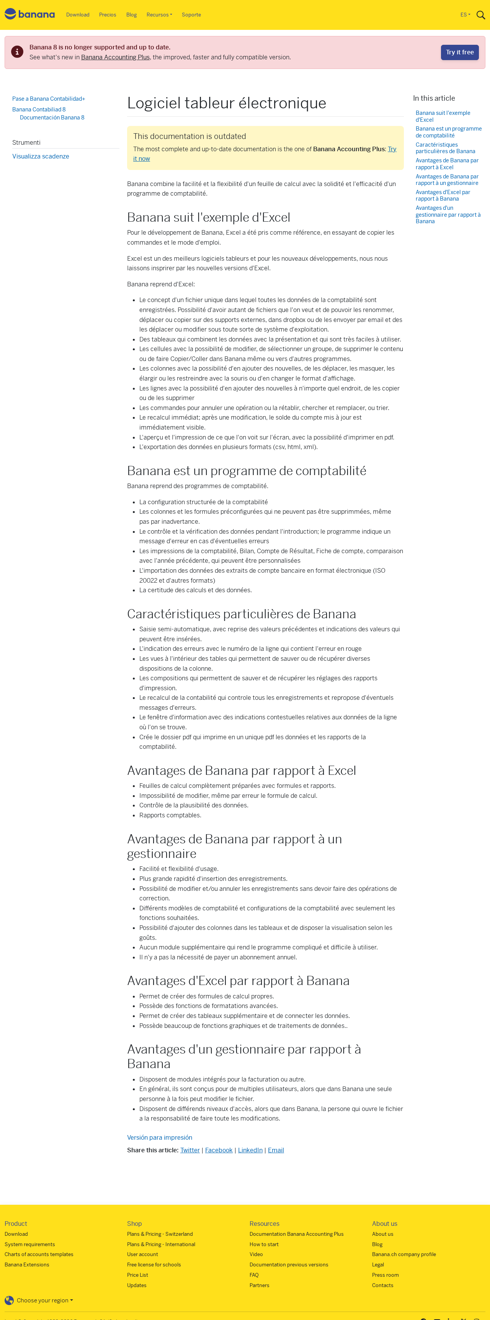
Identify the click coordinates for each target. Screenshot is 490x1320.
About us (383, 1234)
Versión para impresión (159, 1138)
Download (78, 14)
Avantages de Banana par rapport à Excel (447, 163)
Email (276, 1150)
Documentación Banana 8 (52, 117)
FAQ (254, 1275)
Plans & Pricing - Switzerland (160, 1234)
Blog (131, 14)
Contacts (383, 1285)
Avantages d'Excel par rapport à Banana (443, 195)
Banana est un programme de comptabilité (449, 132)
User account (142, 1254)
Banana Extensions (27, 1264)
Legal (378, 1264)
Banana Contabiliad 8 (39, 109)
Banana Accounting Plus (115, 57)
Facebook (219, 1150)
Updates (137, 1285)
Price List (137, 1275)
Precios (107, 14)
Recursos (158, 14)
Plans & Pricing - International (161, 1244)
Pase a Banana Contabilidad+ (48, 98)
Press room (385, 1275)
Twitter (190, 1150)
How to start (264, 1244)
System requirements (30, 1244)
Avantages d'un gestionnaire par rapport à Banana (448, 215)
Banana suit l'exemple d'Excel (443, 116)
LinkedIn (250, 1150)
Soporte (191, 14)
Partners (260, 1285)
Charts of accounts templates (39, 1254)
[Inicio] (30, 15)
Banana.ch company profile (404, 1254)
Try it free (460, 52)
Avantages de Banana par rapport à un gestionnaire (447, 179)
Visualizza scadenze (40, 156)
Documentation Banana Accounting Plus (297, 1234)
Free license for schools (154, 1264)
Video (256, 1254)
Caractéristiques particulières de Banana (445, 148)
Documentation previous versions (289, 1264)
